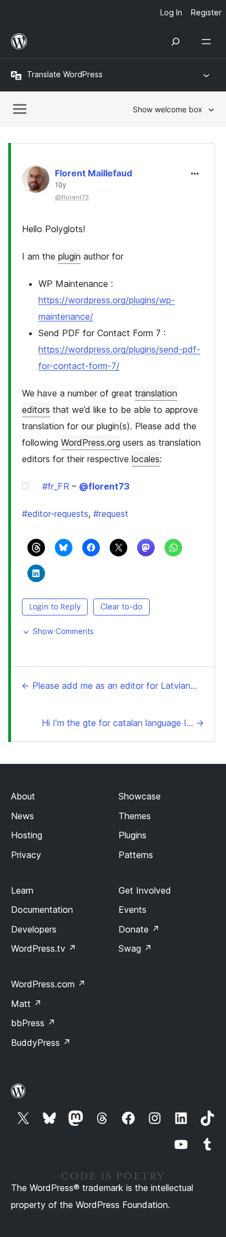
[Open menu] (208, 41)
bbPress (33, 1022)
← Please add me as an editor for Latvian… (109, 685)
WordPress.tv (43, 948)
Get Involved (144, 890)
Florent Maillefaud (93, 173)
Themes (134, 815)
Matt (26, 1003)
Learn (22, 890)
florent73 (104, 486)
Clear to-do (121, 606)
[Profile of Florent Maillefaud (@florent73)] (35, 181)
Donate (139, 929)
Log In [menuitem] (171, 12)
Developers (33, 929)
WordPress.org (90, 442)
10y (60, 185)
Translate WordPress (65, 74)
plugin (69, 256)
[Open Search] (175, 41)
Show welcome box (167, 109)
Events (132, 909)
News (22, 815)
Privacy (26, 854)
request (110, 513)
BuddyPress (41, 1042)
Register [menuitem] (206, 12)
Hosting (26, 835)
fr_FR (55, 486)
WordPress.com (48, 984)
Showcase (139, 796)
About (23, 796)
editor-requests (55, 513)
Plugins (132, 835)
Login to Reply (55, 606)
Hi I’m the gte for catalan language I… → (123, 722)
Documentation (42, 909)
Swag (135, 948)
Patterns (135, 854)
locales (146, 458)
